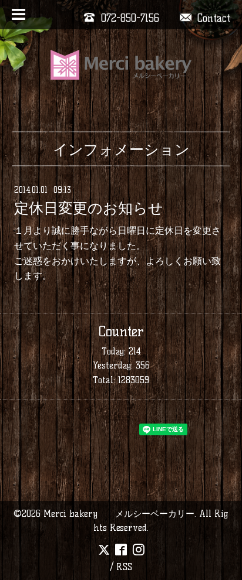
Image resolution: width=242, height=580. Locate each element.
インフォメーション (121, 149)
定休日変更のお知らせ (88, 208)
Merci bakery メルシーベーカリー (118, 513)
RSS (124, 566)
